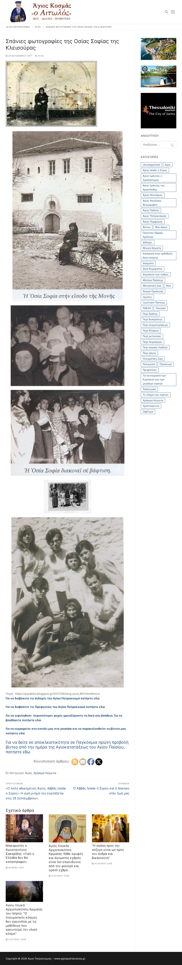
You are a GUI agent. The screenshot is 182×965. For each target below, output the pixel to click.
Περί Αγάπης (150, 313)
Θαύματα (148, 263)
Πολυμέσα (149, 364)
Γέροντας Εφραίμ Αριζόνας (153, 234)
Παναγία (161, 308)
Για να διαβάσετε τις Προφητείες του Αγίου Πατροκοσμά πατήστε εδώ (55, 707)
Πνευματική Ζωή (153, 358)
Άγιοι (40, 56)
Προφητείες (150, 369)
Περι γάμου (149, 352)
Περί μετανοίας (152, 336)
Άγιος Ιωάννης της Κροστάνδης (154, 187)
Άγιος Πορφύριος (153, 221)
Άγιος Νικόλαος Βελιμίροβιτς (152, 202)
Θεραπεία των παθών (155, 274)
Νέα (168, 285)
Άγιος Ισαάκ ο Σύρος (155, 170)
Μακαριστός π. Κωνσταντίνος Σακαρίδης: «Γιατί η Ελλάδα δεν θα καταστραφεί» (20, 854)
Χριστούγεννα (151, 405)
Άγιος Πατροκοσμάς (155, 215)
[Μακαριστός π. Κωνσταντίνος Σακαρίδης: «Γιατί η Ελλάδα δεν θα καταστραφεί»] (24, 828)
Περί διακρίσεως (153, 319)
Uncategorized (151, 164)
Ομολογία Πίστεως (154, 302)
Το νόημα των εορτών (156, 394)
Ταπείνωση (149, 389)
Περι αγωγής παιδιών (155, 347)
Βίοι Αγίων (161, 227)
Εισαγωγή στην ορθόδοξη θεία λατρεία (157, 255)
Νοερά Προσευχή (153, 291)
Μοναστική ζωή (152, 285)
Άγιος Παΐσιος (151, 210)
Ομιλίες (147, 296)
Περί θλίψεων (151, 330)
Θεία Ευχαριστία (152, 268)
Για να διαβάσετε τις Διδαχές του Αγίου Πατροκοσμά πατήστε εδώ (53, 698)
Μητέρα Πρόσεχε (153, 280)
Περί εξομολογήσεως (155, 324)
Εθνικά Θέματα (152, 247)
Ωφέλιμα (148, 411)
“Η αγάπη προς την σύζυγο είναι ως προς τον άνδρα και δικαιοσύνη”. (108, 852)
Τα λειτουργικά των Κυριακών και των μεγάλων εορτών (154, 379)
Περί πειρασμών (152, 341)
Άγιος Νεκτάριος (153, 194)
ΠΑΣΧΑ (147, 308)
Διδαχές (147, 242)
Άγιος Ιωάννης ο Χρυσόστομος (152, 177)
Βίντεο (147, 227)
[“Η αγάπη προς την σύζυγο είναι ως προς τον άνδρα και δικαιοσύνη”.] (110, 828)
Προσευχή (166, 364)
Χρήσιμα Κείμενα (44, 773)
